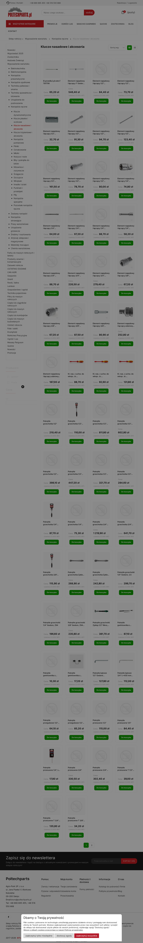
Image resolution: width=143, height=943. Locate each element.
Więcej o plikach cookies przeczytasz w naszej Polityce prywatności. (53, 930)
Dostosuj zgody (64, 936)
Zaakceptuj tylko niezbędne (38, 936)
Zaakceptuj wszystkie (86, 936)
